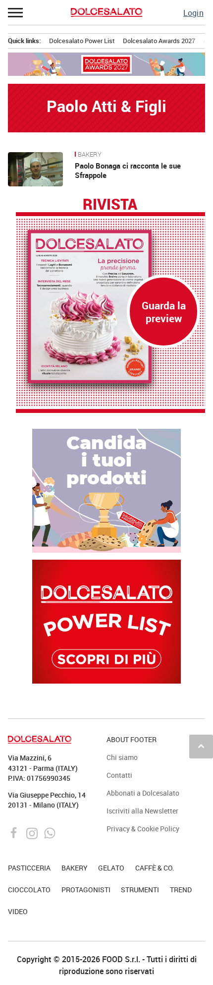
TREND (181, 889)
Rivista (110, 204)
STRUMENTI (140, 889)
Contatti (119, 775)
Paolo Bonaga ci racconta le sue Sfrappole (128, 170)
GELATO (111, 867)
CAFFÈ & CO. (154, 867)
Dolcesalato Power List (82, 40)
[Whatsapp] (50, 832)
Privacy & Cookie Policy (142, 828)
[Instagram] (33, 832)
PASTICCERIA (29, 867)
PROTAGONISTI (85, 889)
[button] (16, 12)
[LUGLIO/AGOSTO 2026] (110, 306)
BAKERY (90, 154)
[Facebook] (15, 832)
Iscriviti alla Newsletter (142, 810)
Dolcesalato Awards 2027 (159, 40)
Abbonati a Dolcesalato (142, 793)
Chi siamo (122, 757)
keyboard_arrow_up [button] (201, 746)
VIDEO (18, 911)
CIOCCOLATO (29, 889)
